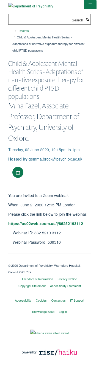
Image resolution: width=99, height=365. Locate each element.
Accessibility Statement (65, 285)
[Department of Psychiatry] (30, 4)
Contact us (58, 300)
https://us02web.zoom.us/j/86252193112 (45, 223)
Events (24, 30)
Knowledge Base (43, 311)
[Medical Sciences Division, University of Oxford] (49, 260)
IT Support (77, 300)
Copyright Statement (32, 285)
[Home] (13, 31)
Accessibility (23, 300)
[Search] (87, 19)
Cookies (41, 300)
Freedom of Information (37, 279)
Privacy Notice (67, 279)
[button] (90, 4)
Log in (63, 311)
